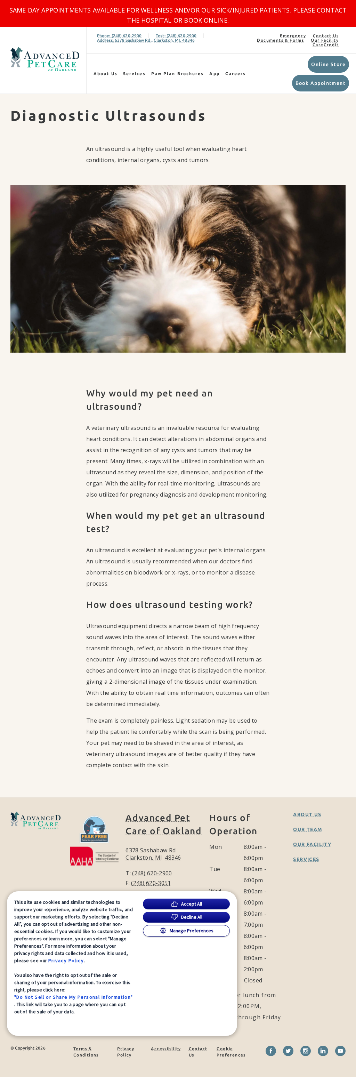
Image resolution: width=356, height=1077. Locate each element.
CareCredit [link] (326, 44)
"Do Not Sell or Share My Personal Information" (73, 997)
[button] (94, 839)
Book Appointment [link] (321, 83)
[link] (44, 59)
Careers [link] (235, 73)
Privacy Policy (66, 960)
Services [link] (134, 73)
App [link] (214, 73)
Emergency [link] (293, 35)
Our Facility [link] (325, 40)
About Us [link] (307, 814)
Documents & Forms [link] (280, 40)
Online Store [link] (328, 64)
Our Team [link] (307, 829)
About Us (106, 73)
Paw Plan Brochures (177, 73)
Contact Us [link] (326, 35)
